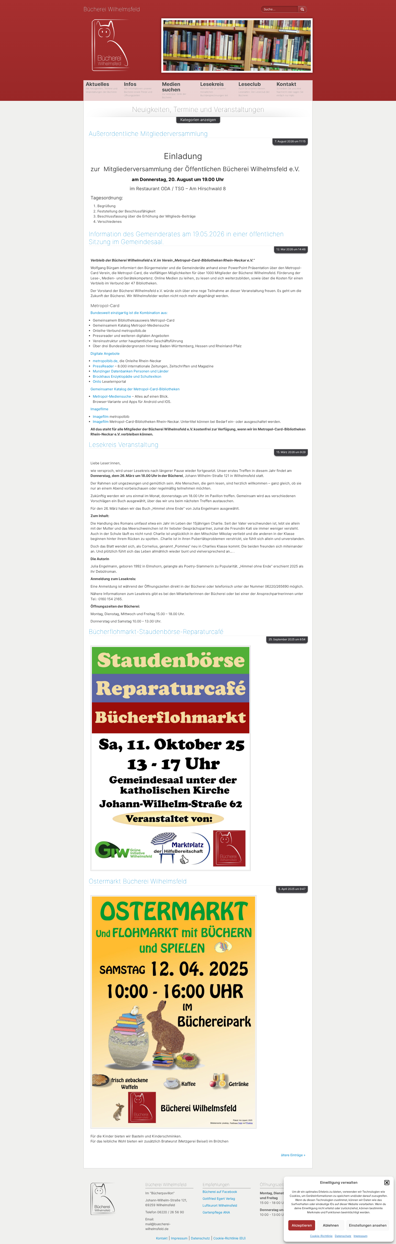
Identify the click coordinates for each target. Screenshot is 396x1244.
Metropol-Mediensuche (112, 396)
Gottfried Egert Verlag (219, 1198)
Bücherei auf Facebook (220, 1192)
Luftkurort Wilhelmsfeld (220, 1205)
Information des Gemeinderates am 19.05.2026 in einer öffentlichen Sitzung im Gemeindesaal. (186, 238)
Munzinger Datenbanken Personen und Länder (131, 371)
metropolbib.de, (106, 361)
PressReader (104, 366)
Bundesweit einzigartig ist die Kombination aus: (129, 313)
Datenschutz (343, 1236)
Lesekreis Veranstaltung (123, 445)
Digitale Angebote (105, 353)
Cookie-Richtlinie (321, 1236)
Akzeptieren (302, 1225)
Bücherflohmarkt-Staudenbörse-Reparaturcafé (156, 632)
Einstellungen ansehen (368, 1225)
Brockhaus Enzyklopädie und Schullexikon (127, 376)
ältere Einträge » (293, 1155)
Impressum (360, 1236)
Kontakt (162, 1238)
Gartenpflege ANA (216, 1212)
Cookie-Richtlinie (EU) (229, 1238)
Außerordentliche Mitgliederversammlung (148, 134)
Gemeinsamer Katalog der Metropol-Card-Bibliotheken (135, 389)
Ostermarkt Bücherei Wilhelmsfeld (138, 881)
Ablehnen (331, 1225)
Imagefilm (101, 416)
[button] (387, 1182)
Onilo (97, 381)
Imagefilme (99, 409)
